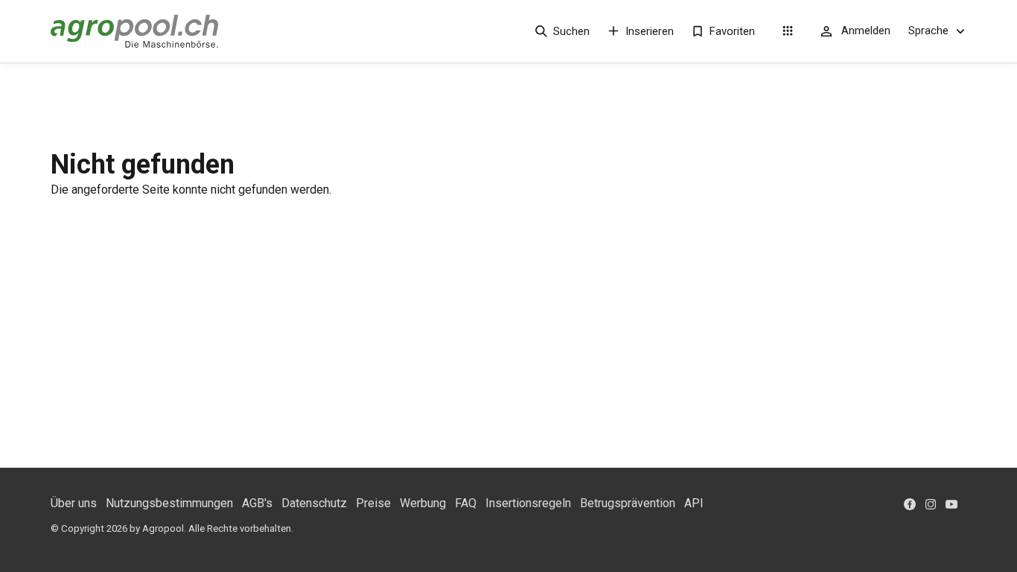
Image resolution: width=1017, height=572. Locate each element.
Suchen (571, 31)
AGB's (257, 503)
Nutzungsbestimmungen (169, 503)
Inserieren (649, 31)
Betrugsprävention (627, 503)
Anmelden (865, 30)
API (694, 503)
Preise (373, 503)
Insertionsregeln (528, 503)
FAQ (465, 503)
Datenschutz (314, 503)
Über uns (74, 503)
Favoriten (732, 31)
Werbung (423, 503)
